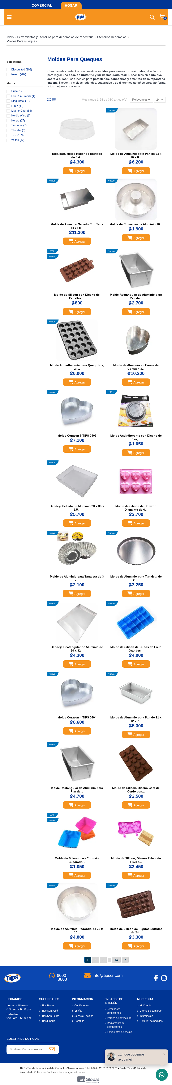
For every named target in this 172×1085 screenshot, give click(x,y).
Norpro (18, 120)
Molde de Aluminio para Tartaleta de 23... (136, 578)
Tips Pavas (48, 1005)
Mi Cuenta (145, 1005)
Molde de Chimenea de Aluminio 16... (135, 224)
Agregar (79, 171)
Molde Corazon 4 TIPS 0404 (76, 717)
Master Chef (21, 110)
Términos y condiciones (114, 1011)
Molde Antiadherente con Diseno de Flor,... (136, 437)
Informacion (146, 1016)
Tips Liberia (48, 1021)
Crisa (16, 91)
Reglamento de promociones (116, 1025)
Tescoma (18, 125)
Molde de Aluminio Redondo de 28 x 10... (77, 930)
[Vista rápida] (81, 148)
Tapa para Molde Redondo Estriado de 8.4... (77, 155)
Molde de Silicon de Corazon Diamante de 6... (135, 507)
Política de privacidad (119, 1018)
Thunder (18, 130)
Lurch (17, 105)
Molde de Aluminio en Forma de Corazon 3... (136, 366)
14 (116, 960)
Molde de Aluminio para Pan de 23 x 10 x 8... (136, 155)
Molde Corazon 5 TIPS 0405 (76, 435)
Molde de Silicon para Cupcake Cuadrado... (77, 860)
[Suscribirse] (51, 1049)
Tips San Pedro (50, 1016)
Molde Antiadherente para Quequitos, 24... (77, 366)
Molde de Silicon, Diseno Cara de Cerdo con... (136, 789)
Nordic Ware (20, 115)
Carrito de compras (151, 1010)
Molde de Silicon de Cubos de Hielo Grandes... (136, 648)
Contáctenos (81, 1005)
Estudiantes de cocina (119, 1032)
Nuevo (18, 74)
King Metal (20, 100)
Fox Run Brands (23, 96)
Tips (17, 135)
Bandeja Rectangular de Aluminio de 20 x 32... (77, 648)
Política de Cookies (45, 1072)
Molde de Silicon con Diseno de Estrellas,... (77, 296)
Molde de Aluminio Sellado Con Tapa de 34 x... (77, 225)
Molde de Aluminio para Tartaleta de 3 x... (77, 578)
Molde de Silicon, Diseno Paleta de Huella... (136, 860)
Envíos (78, 1010)
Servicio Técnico (83, 1016)
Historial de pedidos (151, 1021)
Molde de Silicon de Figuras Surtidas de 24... (135, 930)
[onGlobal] (88, 1079)
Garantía (79, 1021)
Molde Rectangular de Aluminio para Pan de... (136, 296)
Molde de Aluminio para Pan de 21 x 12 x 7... (136, 719)
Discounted (21, 69)
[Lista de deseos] (72, 148)
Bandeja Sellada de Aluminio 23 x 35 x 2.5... (77, 507)
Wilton (17, 140)
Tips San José (50, 1010)
